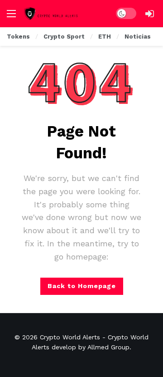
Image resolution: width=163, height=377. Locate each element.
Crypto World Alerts (70, 337)
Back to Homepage (82, 285)
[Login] (149, 13)
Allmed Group (108, 347)
